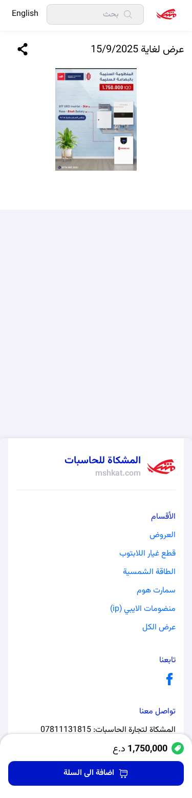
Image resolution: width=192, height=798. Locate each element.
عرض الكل (159, 628)
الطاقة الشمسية (149, 572)
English (25, 14)
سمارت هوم (156, 591)
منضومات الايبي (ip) (143, 609)
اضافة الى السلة (88, 773)
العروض (163, 535)
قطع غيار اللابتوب (147, 554)
